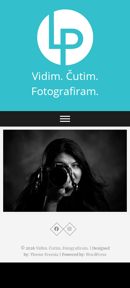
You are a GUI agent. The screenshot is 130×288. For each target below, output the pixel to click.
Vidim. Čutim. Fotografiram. (65, 83)
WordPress (96, 254)
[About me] (65, 171)
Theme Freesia (44, 254)
